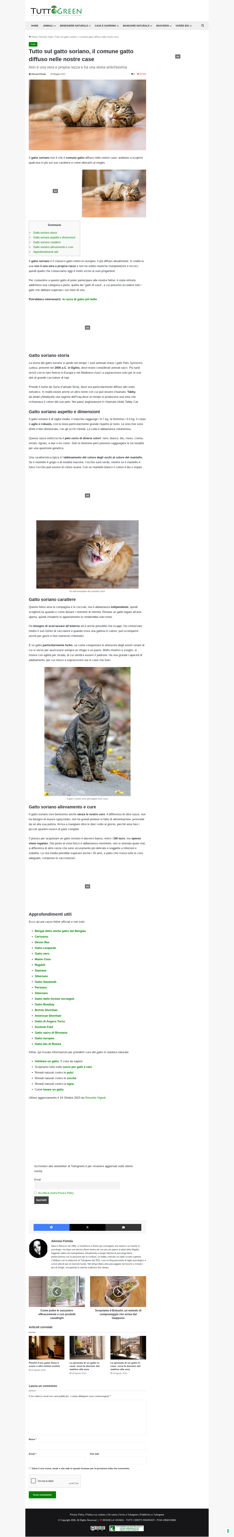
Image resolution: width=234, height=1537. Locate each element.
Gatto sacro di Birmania (51, 1032)
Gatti (50, 37)
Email (37, 1179)
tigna (70, 1083)
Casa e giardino (105, 25)
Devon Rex (42, 942)
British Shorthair (46, 1010)
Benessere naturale (74, 25)
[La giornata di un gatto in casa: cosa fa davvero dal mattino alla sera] (87, 1348)
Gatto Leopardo (45, 948)
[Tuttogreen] (56, 10)
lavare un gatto (53, 1089)
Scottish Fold (44, 1027)
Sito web (94, 1454)
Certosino (41, 936)
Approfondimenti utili (45, 251)
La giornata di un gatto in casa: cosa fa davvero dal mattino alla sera (85, 1366)
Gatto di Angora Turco (50, 1021)
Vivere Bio (182, 25)
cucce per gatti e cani (77, 1067)
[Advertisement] (54, 191)
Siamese (40, 970)
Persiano (41, 987)
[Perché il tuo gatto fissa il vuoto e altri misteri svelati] (46, 1348)
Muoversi (162, 25)
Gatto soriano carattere (47, 242)
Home (34, 37)
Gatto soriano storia (45, 232)
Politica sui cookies (96, 1514)
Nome (32, 1439)
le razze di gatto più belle (79, 299)
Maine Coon (43, 959)
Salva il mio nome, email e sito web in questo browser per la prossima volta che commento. (81, 1468)
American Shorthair (48, 1015)
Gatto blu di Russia (48, 1044)
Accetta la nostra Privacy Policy (56, 1192)
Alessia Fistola (38, 74)
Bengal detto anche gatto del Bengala (60, 931)
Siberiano (41, 976)
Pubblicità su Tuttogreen (152, 1514)
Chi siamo (112, 1514)
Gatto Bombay (44, 1004)
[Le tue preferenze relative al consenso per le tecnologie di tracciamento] (228, 1531)
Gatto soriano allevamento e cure (53, 247)
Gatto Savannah (45, 981)
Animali (48, 25)
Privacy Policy (77, 1514)
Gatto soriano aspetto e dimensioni (54, 237)
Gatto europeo (44, 1038)
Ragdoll (40, 965)
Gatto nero (42, 953)
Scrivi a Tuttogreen (128, 1514)
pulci (69, 1072)
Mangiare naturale (136, 25)
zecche (71, 1078)
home (34, 25)
